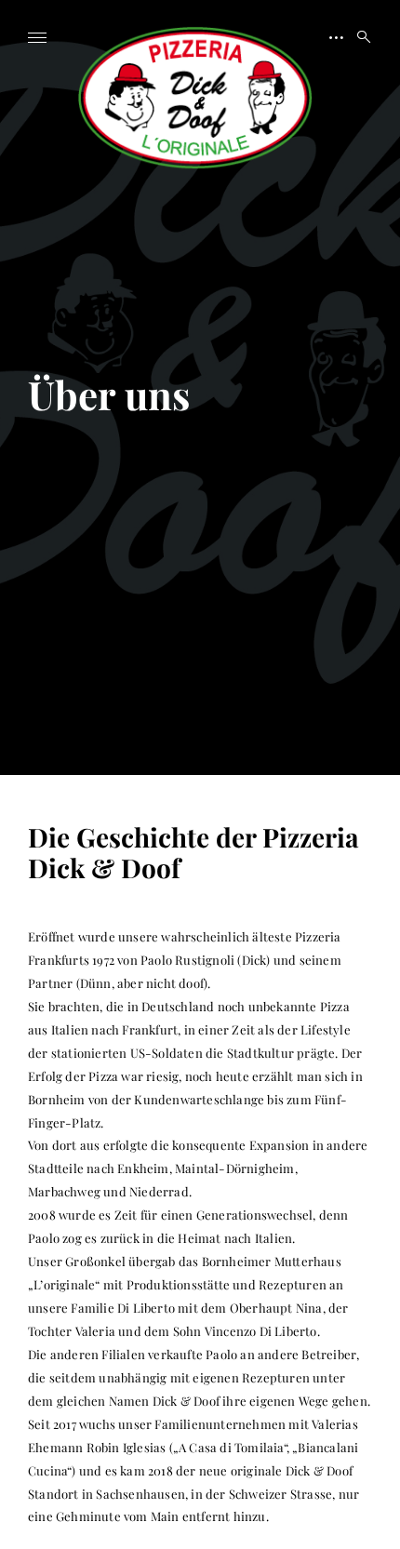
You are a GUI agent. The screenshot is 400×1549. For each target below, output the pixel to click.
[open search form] (358, 37)
